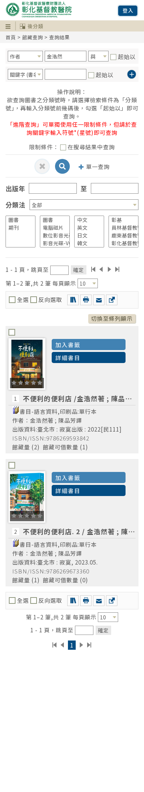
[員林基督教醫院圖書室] (121, 228)
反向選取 (49, 299)
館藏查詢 (32, 37)
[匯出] (111, 299)
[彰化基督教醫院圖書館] (121, 243)
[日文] (86, 235)
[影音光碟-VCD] (52, 243)
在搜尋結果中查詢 (91, 147)
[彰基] (121, 220)
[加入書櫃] (73, 299)
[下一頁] (109, 269)
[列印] (86, 299)
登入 (128, 10)
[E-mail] (98, 299)
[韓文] (86, 243)
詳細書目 (67, 357)
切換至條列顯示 (112, 318)
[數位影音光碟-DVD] (52, 235)
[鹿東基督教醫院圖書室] (121, 235)
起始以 (127, 56)
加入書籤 (67, 344)
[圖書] (18, 220)
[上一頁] (101, 269)
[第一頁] (93, 269)
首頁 (11, 37)
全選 (23, 299)
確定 (78, 269)
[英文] (86, 228)
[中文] (86, 220)
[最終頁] (117, 269)
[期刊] (18, 228)
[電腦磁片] (52, 228)
